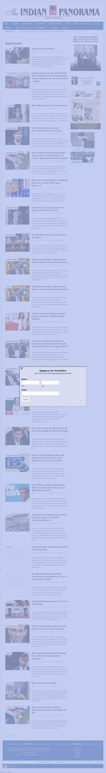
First (23, 386)
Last (43, 386)
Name (25, 379)
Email (25, 390)
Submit (25, 400)
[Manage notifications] (5, 766)
